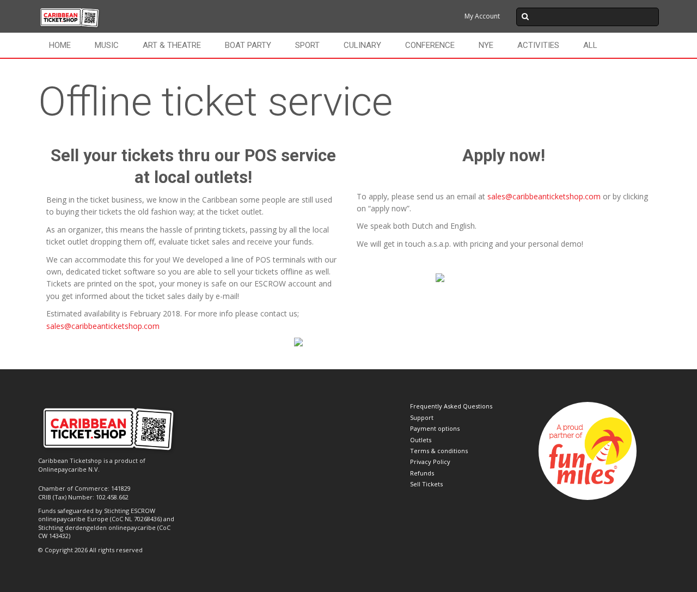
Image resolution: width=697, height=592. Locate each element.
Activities (538, 45)
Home (60, 45)
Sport (307, 45)
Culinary (362, 45)
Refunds (422, 473)
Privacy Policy (430, 461)
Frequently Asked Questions (451, 406)
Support (421, 417)
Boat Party (248, 45)
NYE (486, 45)
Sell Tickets (426, 484)
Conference (430, 45)
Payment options (435, 428)
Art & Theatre (172, 45)
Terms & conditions (439, 451)
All (590, 45)
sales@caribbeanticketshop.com (103, 326)
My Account (482, 16)
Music (107, 45)
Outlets (420, 440)
